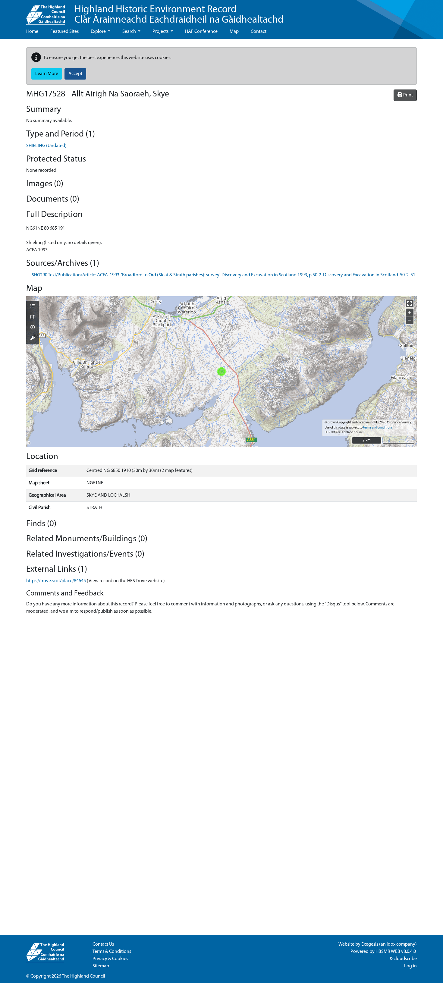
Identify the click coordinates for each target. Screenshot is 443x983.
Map (234, 31)
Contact (258, 31)
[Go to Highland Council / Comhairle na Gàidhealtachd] (45, 12)
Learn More (46, 73)
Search (129, 31)
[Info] (33, 327)
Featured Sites (64, 31)
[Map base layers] (33, 317)
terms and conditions (377, 427)
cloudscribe (405, 958)
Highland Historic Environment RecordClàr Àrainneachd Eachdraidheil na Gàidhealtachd (179, 15)
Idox (391, 944)
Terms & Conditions (112, 951)
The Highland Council (83, 976)
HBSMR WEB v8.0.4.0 (396, 951)
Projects (160, 31)
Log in (410, 966)
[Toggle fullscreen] (409, 303)
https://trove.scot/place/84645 (56, 581)
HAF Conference (201, 31)
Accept (75, 73)
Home (32, 31)
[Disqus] (221, 700)
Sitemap (101, 966)
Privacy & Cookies (110, 958)
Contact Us (103, 944)
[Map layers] (33, 306)
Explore (99, 31)
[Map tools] (33, 338)
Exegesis (369, 944)
